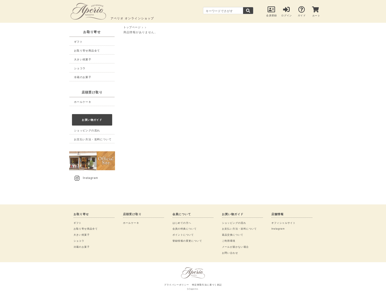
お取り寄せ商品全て (87, 50)
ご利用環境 (228, 240)
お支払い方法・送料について (93, 139)
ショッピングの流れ (87, 130)
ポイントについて (183, 234)
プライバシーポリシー (176, 284)
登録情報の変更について (187, 240)
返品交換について (232, 234)
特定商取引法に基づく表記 (207, 284)
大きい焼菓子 (82, 59)
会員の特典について (184, 228)
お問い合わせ (230, 252)
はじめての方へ (181, 222)
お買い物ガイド (92, 120)
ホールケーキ (82, 102)
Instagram (90, 178)
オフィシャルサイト (283, 222)
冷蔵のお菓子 (82, 77)
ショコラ (80, 68)
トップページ (132, 27)
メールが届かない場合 (235, 246)
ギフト (78, 41)
